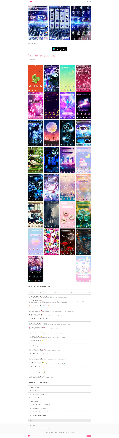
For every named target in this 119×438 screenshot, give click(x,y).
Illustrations (47, 55)
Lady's (53, 55)
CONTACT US (47, 432)
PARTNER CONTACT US (55, 432)
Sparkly (36, 55)
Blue (41, 55)
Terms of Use (62, 432)
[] (89, 420)
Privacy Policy (68, 432)
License (72, 432)
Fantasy (30, 55)
